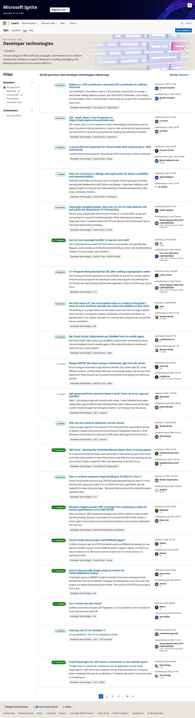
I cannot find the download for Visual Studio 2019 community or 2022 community (110, 148)
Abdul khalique (167, 177)
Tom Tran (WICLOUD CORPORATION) (169, 254)
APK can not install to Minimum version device (96, 422)
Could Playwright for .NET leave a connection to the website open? (108, 661)
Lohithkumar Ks (167, 339)
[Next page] (132, 696)
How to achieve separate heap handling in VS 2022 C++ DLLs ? (105, 476)
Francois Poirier (167, 150)
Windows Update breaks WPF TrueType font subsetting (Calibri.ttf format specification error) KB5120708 (108, 508)
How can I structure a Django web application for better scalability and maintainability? (108, 175)
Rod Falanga (165, 665)
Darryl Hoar (165, 573)
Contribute (51, 713)
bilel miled (164, 396)
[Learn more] (19, 91)
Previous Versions (26, 713)
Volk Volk (164, 366)
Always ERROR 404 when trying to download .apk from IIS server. (107, 363)
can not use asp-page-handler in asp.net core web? (99, 240)
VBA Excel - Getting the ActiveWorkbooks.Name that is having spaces (110, 449)
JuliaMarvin (165, 376)
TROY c (163, 606)
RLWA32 (163, 489)
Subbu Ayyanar (167, 210)
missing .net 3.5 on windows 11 (87, 630)
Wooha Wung (166, 426)
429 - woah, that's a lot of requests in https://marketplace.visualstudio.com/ (92, 119)
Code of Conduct (119, 713)
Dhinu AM (164, 520)
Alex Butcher (165, 436)
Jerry (162, 306)
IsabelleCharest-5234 (169, 453)
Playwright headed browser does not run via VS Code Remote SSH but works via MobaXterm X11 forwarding (108, 208)
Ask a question (183, 30)
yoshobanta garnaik (169, 633)
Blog (39, 713)
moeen (163, 583)
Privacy (62, 713)
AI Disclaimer (9, 713)
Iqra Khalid (165, 616)
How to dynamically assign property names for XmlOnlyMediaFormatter (96, 572)
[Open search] (182, 23)
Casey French (166, 274)
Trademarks (137, 713)
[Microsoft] (5, 23)
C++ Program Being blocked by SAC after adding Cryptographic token (109, 271)
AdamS (163, 543)
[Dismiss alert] (190, 5)
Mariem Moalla (166, 316)
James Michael (166, 406)
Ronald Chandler (167, 87)
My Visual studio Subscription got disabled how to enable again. (107, 336)
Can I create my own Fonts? (85, 603)
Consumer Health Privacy (81, 713)
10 (127, 696)
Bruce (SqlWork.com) (169, 160)
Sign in (189, 23)
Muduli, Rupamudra (169, 479)
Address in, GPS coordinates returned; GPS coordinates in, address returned (108, 86)
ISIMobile (164, 510)
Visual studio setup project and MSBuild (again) (97, 540)
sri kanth (164, 120)
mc (161, 243)
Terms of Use (103, 713)
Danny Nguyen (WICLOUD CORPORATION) (171, 221)
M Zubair (164, 131)
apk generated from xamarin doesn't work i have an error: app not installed (109, 395)
